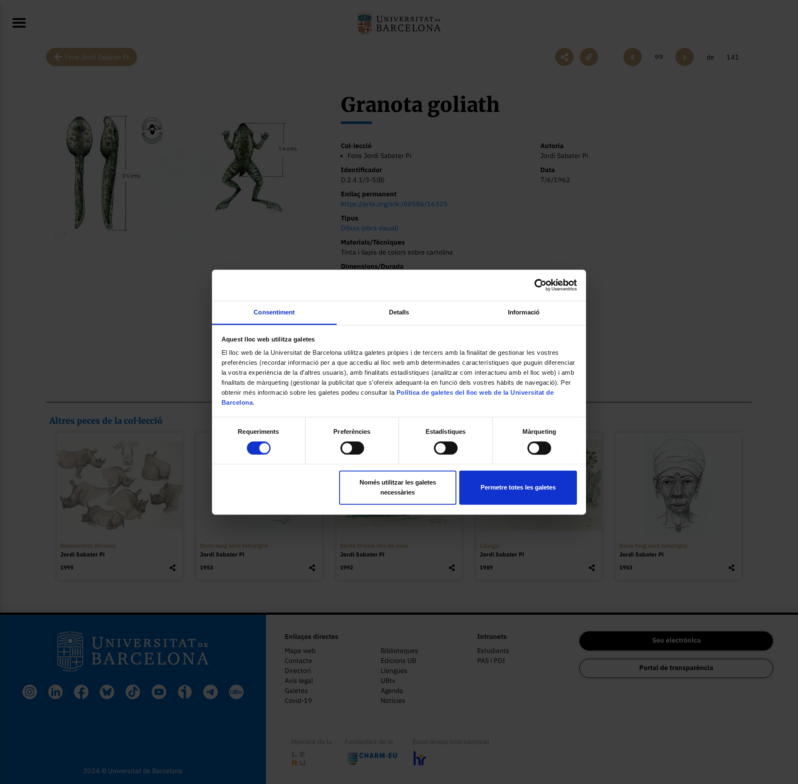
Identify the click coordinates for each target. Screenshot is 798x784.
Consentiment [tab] (274, 312)
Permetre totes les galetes (518, 487)
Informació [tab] (523, 312)
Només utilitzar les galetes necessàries (398, 487)
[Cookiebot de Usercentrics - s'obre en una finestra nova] (540, 285)
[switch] (352, 448)
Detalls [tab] (399, 312)
